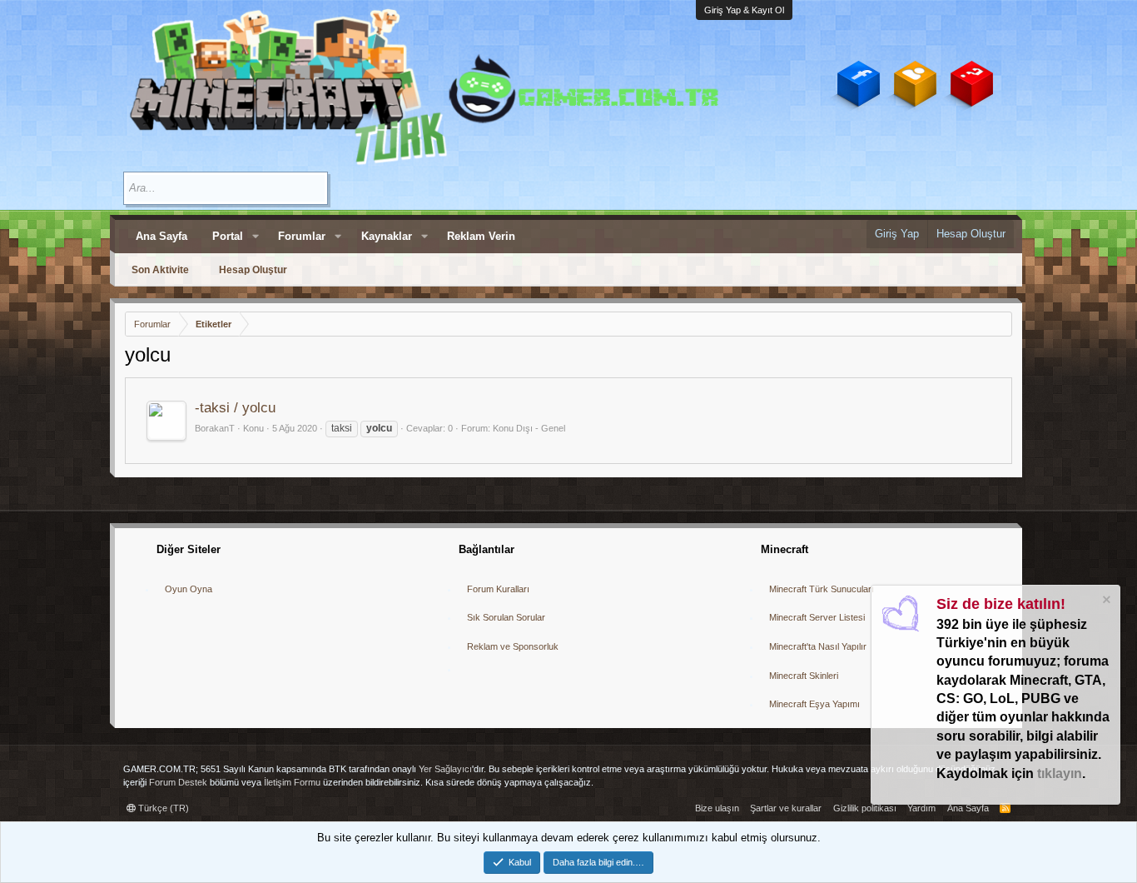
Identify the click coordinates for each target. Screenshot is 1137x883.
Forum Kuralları (498, 589)
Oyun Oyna (188, 589)
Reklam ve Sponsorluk (513, 646)
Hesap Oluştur (253, 270)
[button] (255, 236)
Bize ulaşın (717, 808)
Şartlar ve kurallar (786, 808)
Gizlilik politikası (864, 808)
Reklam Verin (481, 236)
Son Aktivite (160, 270)
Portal (227, 236)
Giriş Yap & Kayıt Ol (744, 10)
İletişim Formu (292, 782)
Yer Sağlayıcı (445, 769)
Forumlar (301, 236)
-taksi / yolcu (235, 408)
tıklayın (1059, 773)
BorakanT (215, 428)
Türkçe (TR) (162, 808)
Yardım (921, 808)
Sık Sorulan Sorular (506, 617)
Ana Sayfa (161, 236)
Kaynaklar (386, 236)
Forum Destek (178, 782)
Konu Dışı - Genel (529, 428)
